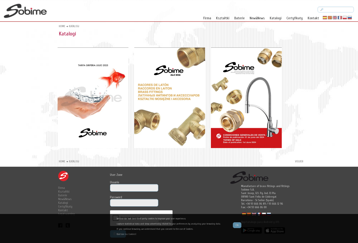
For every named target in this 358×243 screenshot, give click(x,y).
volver (299, 161)
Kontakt (313, 18)
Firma (207, 18)
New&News (257, 18)
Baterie (239, 18)
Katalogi (276, 18)
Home (62, 26)
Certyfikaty (295, 18)
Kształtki (222, 18)
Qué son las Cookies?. (127, 234)
